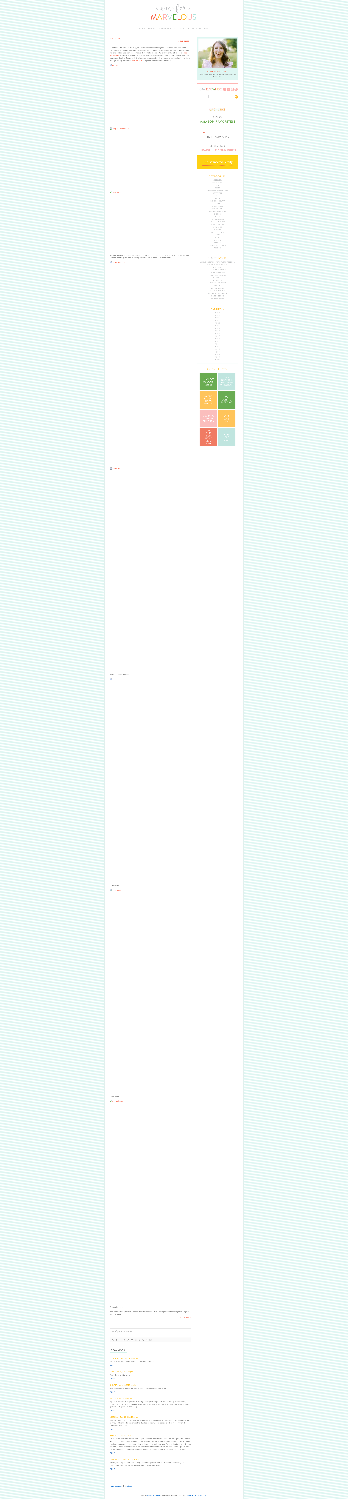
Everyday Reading (217, 272)
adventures (217, 182)
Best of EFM (184, 28)
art (217, 185)
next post (128, 1486)
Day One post (137, 61)
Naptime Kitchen (217, 288)
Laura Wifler (217, 278)
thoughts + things (217, 245)
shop (206, 28)
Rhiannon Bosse (217, 296)
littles (217, 216)
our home (217, 227)
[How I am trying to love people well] (226, 408)
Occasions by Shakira (217, 293)
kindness (217, 214)
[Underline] (120, 1340)
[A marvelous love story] (226, 427)
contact (152, 28)
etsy (217, 195)
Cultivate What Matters (217, 264)
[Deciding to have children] (208, 427)
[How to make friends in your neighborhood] (208, 408)
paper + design (217, 232)
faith (217, 198)
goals (217, 203)
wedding (217, 248)
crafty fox (217, 193)
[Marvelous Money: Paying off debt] (226, 445)
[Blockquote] (136, 1340)
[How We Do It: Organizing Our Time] (208, 390)
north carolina (217, 224)
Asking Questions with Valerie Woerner (217, 262)
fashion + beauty (217, 201)
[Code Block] (139, 1340)
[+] (150, 1340)
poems (217, 237)
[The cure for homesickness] (208, 445)
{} (147, 1340)
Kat (111, 1398)
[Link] (143, 1340)
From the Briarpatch (217, 275)
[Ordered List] (128, 1340)
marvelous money (217, 222)
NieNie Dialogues (217, 291)
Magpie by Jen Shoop (217, 283)
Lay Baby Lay (217, 280)
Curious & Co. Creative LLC (196, 1496)
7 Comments (186, 1317)
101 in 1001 (217, 180)
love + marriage (217, 219)
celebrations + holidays (217, 190)
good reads (217, 206)
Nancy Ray (217, 285)
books (217, 188)
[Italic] (117, 1340)
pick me (218, 235)
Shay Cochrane (217, 298)
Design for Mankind (217, 270)
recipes (217, 243)
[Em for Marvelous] (174, 24)
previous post (116, 1486)
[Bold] (113, 1340)
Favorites (196, 28)
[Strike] (124, 1340)
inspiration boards (217, 211)
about (142, 28)
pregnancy (217, 240)
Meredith (114, 1358)
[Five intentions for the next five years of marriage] (226, 390)
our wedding (217, 229)
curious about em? (167, 28)
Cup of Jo (217, 267)
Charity (114, 1385)
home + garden (217, 209)
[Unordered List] (132, 1340)
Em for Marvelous (154, 1496)
